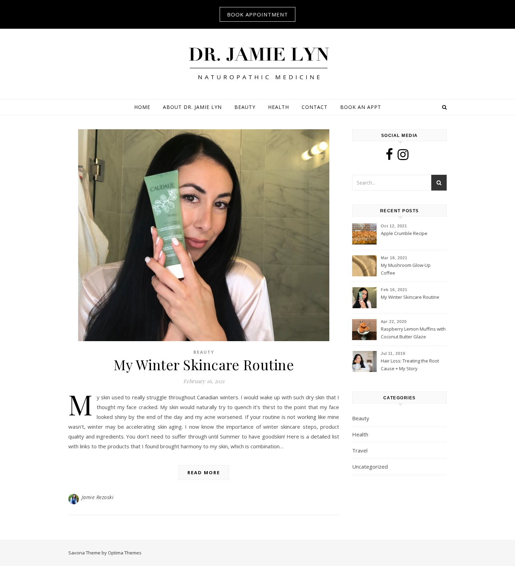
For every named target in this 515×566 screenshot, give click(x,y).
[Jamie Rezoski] (257, 63)
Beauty (244, 107)
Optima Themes (125, 553)
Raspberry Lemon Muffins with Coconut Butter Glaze (413, 333)
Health (278, 107)
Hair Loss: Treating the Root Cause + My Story (410, 365)
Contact (315, 107)
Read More (203, 472)
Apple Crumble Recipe (404, 233)
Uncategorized (370, 466)
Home (142, 107)
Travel (360, 450)
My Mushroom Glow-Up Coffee (406, 269)
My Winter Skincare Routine (204, 364)
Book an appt (360, 107)
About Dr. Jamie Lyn (192, 107)
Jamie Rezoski (98, 497)
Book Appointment (257, 14)
